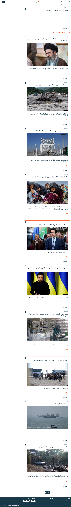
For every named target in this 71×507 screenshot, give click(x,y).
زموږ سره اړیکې (67, 501)
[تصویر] (10, 2)
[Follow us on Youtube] (29, 501)
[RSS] (24, 501)
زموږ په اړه (51, 501)
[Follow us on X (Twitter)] (32, 501)
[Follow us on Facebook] (34, 501)
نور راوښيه (47, 492)
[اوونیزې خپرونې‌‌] (7, 2)
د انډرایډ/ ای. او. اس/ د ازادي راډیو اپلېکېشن (63, 503)
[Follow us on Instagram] (26, 501)
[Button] (65, 28)
